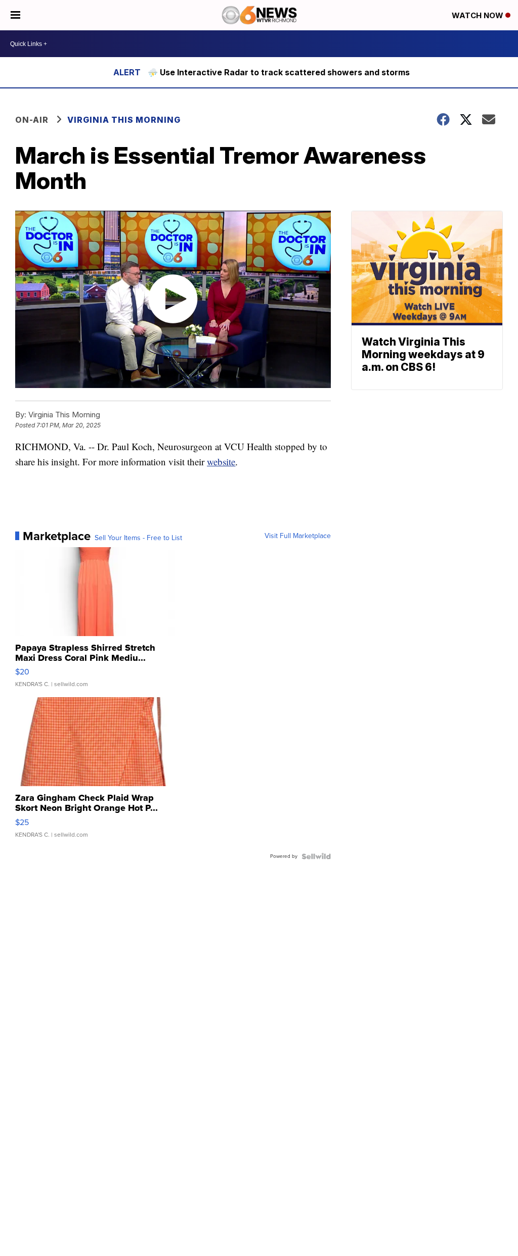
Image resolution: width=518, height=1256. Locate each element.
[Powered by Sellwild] (316, 856)
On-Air (32, 120)
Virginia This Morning (124, 120)
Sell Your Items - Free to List (138, 538)
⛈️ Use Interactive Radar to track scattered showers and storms (279, 72)
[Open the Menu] (15, 15)
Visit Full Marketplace (298, 536)
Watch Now (478, 15)
